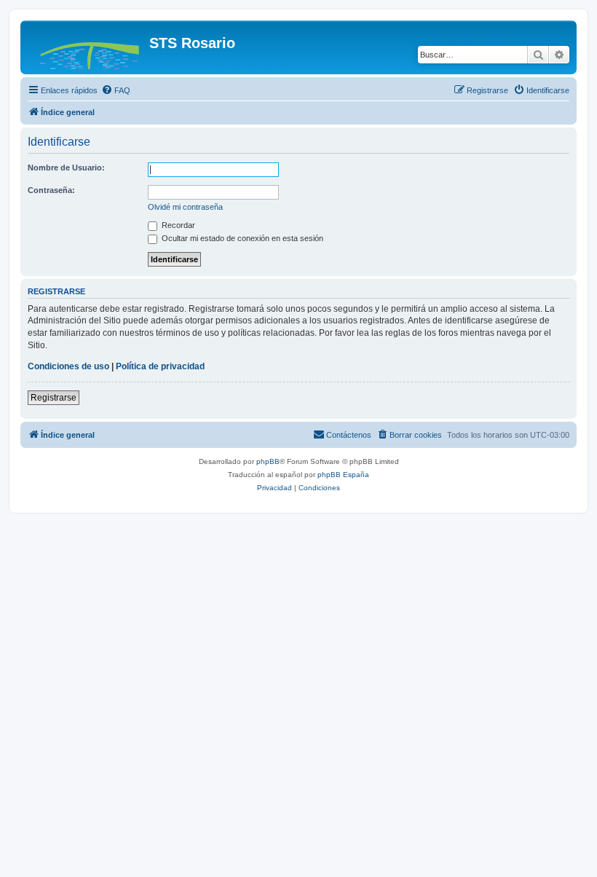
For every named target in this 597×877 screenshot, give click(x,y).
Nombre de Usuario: (66, 167)
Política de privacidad (160, 366)
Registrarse (53, 398)
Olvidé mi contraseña (185, 206)
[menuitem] (115, 90)
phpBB (268, 461)
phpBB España (343, 475)
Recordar (177, 225)
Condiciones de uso (68, 366)
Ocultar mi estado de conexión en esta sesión (241, 238)
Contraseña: (51, 190)
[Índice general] (86, 47)
